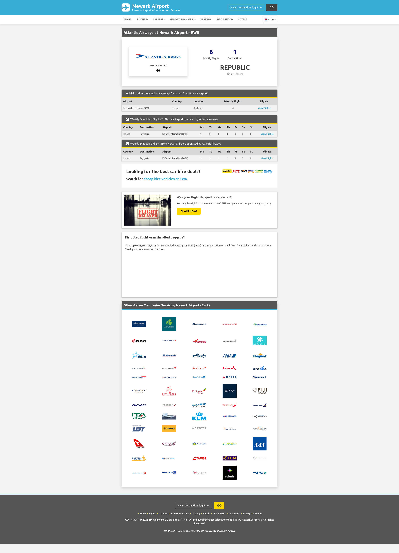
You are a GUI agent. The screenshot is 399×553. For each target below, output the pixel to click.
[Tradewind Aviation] (260, 457)
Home (127, 19)
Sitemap (257, 513)
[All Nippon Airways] (230, 355)
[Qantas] (139, 443)
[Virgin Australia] (199, 472)
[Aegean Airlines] (139, 323)
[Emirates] (169, 390)
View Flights (264, 108)
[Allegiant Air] (260, 355)
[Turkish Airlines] (139, 472)
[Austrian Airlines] (199, 368)
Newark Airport (156, 7)
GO (272, 7)
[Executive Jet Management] (230, 390)
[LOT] (139, 428)
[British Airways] (139, 376)
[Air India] (199, 340)
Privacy (246, 513)
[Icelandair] (260, 404)
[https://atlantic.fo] (158, 70)
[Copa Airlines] (199, 376)
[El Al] (139, 390)
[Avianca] (230, 367)
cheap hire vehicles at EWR (165, 179)
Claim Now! (189, 211)
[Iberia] (230, 404)
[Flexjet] (169, 404)
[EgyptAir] (260, 376)
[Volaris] (230, 472)
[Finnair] (139, 404)
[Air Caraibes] (260, 324)
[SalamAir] (230, 443)
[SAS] (260, 443)
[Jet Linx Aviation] (169, 415)
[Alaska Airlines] (199, 355)
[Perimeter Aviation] (260, 428)
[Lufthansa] (169, 428)
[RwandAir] (199, 443)
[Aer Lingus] (169, 323)
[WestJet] (260, 472)
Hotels (242, 19)
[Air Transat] (139, 355)
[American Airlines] (139, 368)
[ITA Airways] (139, 415)
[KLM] (199, 415)
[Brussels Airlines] (169, 376)
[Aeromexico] (199, 324)
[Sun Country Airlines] (169, 458)
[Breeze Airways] (260, 367)
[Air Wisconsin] (169, 355)
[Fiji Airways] (260, 390)
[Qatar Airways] (169, 443)
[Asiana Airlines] (169, 367)
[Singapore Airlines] (139, 457)
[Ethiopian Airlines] (199, 390)
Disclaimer (234, 513)
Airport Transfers (182, 19)
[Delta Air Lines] (230, 376)
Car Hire (158, 19)
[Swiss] (199, 458)
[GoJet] (199, 404)
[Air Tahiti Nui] (260, 340)
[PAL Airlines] (230, 428)
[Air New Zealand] (230, 340)
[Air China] (139, 340)
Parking (205, 19)
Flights (142, 19)
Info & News (224, 19)
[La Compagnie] (260, 416)
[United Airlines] (169, 472)
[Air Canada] (230, 324)
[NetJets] (199, 428)
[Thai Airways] (230, 457)
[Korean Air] (230, 416)
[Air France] (169, 340)
